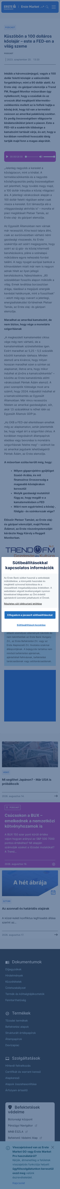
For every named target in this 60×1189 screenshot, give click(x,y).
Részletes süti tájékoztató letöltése (23, 603)
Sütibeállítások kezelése (31, 625)
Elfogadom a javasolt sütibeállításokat (29, 615)
